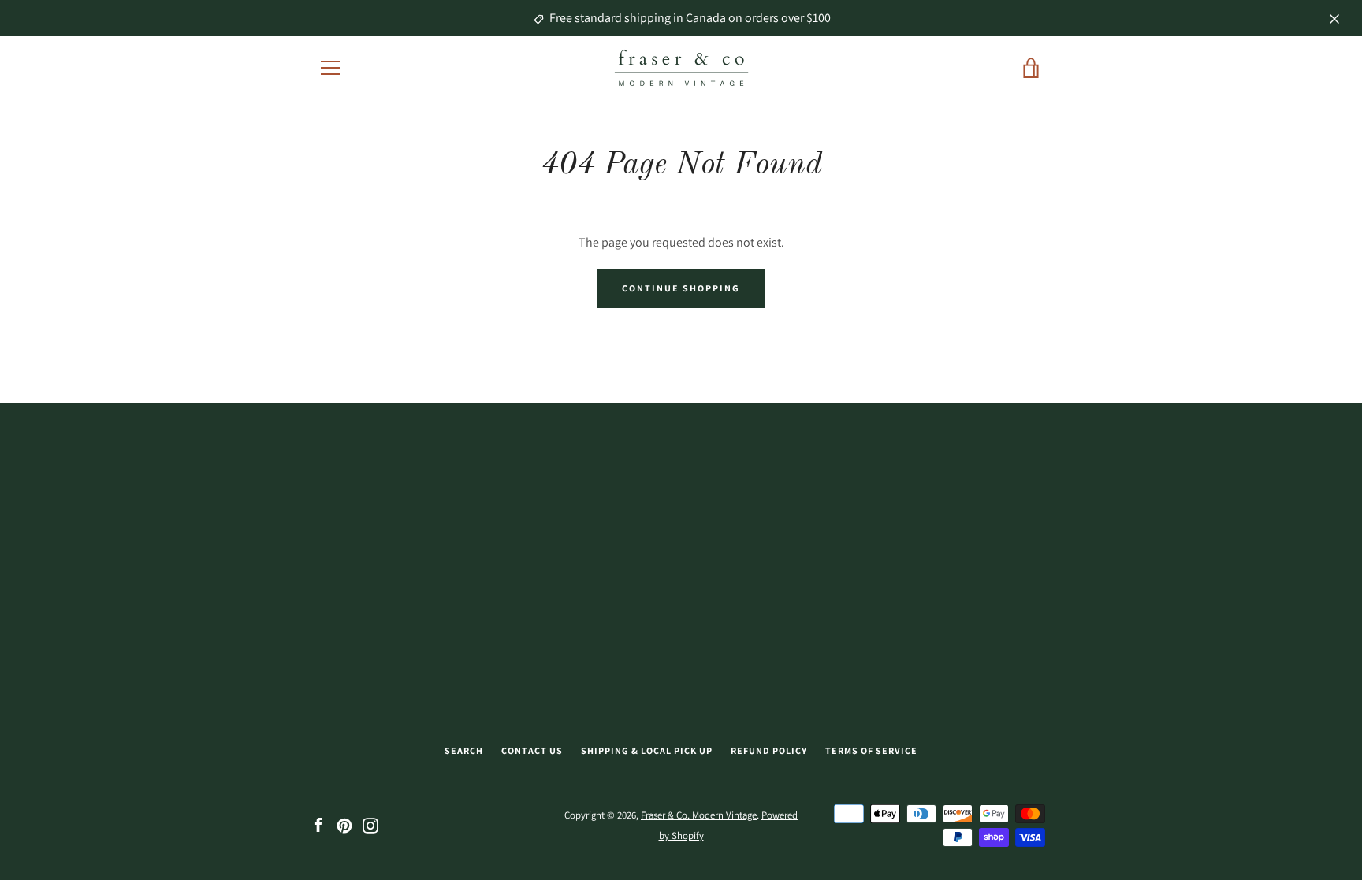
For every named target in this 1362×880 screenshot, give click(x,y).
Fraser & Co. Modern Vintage (699, 815)
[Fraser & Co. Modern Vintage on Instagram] (370, 824)
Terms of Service (871, 750)
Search (464, 750)
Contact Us (532, 750)
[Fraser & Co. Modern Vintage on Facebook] (318, 824)
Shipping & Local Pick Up (647, 750)
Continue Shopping (681, 288)
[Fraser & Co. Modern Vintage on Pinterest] (344, 824)
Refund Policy (769, 750)
